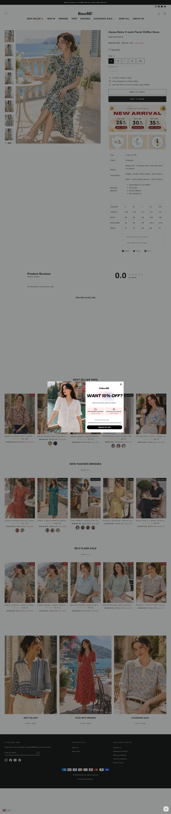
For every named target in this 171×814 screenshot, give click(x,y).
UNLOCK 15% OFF (104, 427)
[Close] (121, 384)
